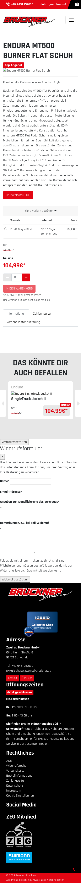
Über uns (27, 678)
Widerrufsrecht (16, 766)
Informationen (16, 313)
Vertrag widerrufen (14, 442)
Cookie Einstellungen (20, 795)
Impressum (13, 790)
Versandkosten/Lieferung (23, 322)
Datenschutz (14, 785)
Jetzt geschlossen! (20, 692)
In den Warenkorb (19, 288)
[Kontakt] (77, 4)
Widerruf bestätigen (15, 579)
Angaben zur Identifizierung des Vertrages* (29, 502)
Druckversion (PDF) (18, 195)
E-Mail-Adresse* (11, 492)
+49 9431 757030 (21, 4)
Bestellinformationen (20, 776)
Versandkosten (32, 295)
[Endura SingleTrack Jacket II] (40, 393)
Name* (4, 481)
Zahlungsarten (42, 313)
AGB (9, 761)
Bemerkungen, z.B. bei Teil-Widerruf (24, 523)
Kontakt (12, 678)
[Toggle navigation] (71, 20)
